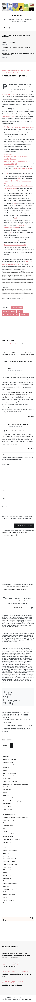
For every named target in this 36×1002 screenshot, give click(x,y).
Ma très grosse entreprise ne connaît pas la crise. (16, 975)
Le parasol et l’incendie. (8, 42)
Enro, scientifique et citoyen (18, 424)
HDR (4, 828)
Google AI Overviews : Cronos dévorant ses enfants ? (16, 47)
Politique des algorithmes (10, 864)
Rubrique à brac (7, 878)
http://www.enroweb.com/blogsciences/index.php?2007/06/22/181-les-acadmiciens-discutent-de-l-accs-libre (17, 394)
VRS (7, 174)
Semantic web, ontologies (10, 883)
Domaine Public (7, 803)
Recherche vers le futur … (9, 353)
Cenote (8, 999)
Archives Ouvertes (7, 70)
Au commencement (8, 765)
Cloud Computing (7, 778)
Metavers (5, 845)
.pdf (15, 203)
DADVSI (5, 792)
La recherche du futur (9, 966)
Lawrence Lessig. (18, 607)
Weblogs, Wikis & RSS (8, 900)
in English (5, 831)
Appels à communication (9, 759)
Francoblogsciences (8, 820)
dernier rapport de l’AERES (9, 94)
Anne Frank (6, 756)
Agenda (5, 754)
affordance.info (18, 15)
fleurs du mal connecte (9, 814)
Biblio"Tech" (6, 767)
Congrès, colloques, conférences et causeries (15, 784)
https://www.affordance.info (10, 344)
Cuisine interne (7, 789)
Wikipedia (5, 903)
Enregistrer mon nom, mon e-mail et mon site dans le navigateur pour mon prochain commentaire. (17, 517)
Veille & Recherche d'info (9, 894)
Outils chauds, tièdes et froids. (11, 858)
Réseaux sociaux (7, 875)
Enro (10, 368)
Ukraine (5, 892)
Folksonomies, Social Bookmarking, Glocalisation (16, 817)
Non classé (6, 853)
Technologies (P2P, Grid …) (10, 889)
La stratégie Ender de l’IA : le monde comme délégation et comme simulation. (18, 54)
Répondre (31, 416)
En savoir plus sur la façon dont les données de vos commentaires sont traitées (18, 532)
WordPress (28, 999)
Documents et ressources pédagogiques (14, 800)
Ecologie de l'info (7, 806)
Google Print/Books (8, 825)
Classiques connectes (9, 776)
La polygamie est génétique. (26, 353)
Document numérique (19, 70)
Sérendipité (6, 886)
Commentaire (6, 464)
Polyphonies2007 (7, 867)
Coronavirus (6, 787)
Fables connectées (8, 809)
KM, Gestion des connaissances (11, 839)
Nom (3, 491)
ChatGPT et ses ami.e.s (9, 773)
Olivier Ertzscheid (6, 79)
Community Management (10, 781)
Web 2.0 (5, 897)
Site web (4, 506)
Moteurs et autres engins (9, 72)
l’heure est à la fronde (8, 116)
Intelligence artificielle (9, 834)
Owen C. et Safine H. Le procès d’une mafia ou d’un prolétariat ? (16, 35)
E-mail (4, 498)
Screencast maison (8, 881)
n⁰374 (19, 178)
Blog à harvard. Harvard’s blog (12, 985)
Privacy (5, 872)
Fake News (6, 811)
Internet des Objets (8, 836)
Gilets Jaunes (6, 823)
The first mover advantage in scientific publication (19, 127)
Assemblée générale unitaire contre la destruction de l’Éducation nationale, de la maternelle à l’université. (16, 955)
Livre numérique (7, 842)
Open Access (20, 72)
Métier (28, 70)
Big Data (5, 770)
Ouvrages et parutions (9, 861)
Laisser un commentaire (24, 525)
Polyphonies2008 (7, 870)
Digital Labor (6, 795)
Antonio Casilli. (14, 627)
